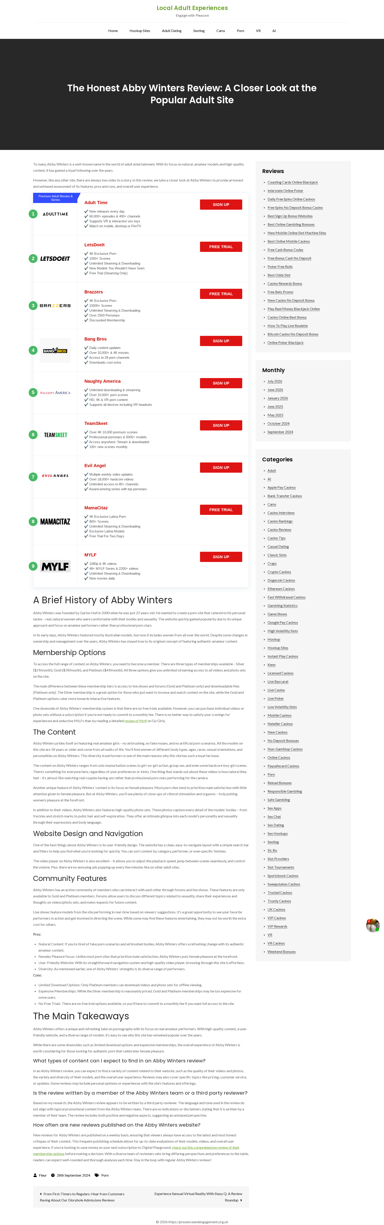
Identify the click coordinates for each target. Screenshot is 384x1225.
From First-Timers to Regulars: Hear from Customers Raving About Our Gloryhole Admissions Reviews (82, 1197)
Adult (272, 470)
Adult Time (96, 202)
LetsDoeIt (94, 244)
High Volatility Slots (283, 631)
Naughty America (102, 381)
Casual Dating (278, 546)
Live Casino (276, 690)
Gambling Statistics (283, 605)
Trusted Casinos (280, 892)
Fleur (43, 1175)
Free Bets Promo (280, 292)
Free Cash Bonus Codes (285, 249)
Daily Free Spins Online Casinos (291, 199)
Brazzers (93, 291)
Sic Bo (272, 850)
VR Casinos (276, 943)
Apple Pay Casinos (282, 487)
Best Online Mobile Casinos (289, 241)
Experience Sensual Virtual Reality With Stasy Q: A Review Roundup (198, 1196)
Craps (272, 563)
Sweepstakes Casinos (284, 884)
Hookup (274, 639)
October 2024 (279, 423)
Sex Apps (275, 808)
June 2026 (275, 389)
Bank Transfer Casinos (285, 496)
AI (274, 30)
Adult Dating (172, 30)
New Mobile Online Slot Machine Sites (297, 233)
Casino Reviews (279, 529)
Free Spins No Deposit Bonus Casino (295, 207)
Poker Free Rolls (280, 266)
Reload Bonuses (280, 783)
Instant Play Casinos (283, 656)
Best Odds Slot (279, 275)
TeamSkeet (96, 423)
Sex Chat (274, 816)
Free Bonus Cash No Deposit (289, 258)
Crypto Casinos (279, 572)
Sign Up (221, 204)
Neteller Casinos (280, 723)
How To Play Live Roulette (288, 325)
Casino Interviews (281, 512)
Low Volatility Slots (282, 707)
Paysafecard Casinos (283, 766)
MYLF (90, 554)
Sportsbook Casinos (283, 875)
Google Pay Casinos (283, 622)
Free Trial (221, 247)
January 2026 (278, 398)
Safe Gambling (279, 799)
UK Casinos (276, 909)
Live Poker (276, 698)
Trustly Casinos (279, 901)
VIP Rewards (277, 926)
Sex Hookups (278, 833)
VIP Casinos (277, 918)
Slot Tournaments (281, 867)
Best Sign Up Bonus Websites (290, 216)
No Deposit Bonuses (283, 740)
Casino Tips (277, 538)
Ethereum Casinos (281, 588)
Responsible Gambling (285, 791)
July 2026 (275, 381)
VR (258, 30)
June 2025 (275, 406)
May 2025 (275, 415)
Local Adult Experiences (192, 8)
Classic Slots (277, 555)
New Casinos (278, 732)
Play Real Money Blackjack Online (294, 309)
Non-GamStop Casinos (285, 749)
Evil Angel (95, 465)
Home (113, 30)
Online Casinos (279, 757)
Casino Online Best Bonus (287, 317)
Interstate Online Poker (285, 190)
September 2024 (280, 432)
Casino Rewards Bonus (285, 283)
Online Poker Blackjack (286, 342)
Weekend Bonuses (282, 951)
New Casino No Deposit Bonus (291, 300)
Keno (272, 664)
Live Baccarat (278, 681)
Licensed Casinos (281, 673)
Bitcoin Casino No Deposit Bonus (293, 334)
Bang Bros (95, 339)
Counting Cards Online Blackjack (293, 182)
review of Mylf (135, 721)
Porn (240, 30)
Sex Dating (276, 825)
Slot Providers (278, 859)
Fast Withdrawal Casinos (287, 597)
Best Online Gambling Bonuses (291, 224)
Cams (220, 30)
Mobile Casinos (280, 715)
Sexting (199, 30)
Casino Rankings (280, 521)
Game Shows (277, 614)
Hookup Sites (140, 30)
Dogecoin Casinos (281, 580)
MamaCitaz (96, 507)
